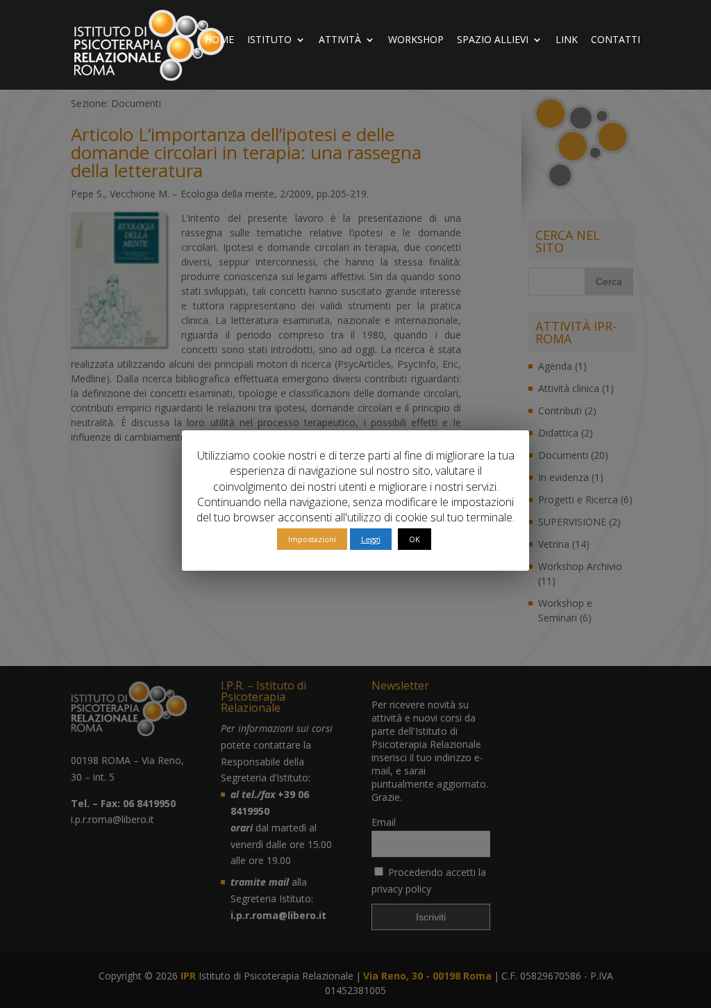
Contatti (615, 40)
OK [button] (414, 539)
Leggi (370, 539)
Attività (340, 40)
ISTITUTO (269, 40)
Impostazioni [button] (312, 539)
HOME (219, 40)
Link (566, 40)
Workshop (416, 40)
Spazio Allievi (492, 40)
